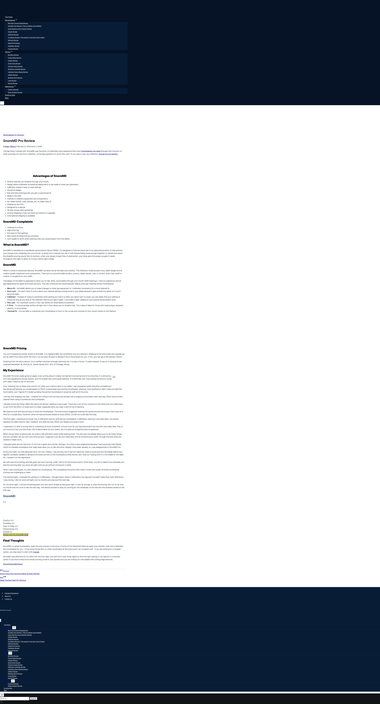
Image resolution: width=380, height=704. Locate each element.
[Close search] (2, 695)
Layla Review (12, 80)
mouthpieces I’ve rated (90, 151)
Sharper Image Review (15, 66)
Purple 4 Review (13, 89)
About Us (8, 596)
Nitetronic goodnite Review (16, 69)
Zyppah (36, 552)
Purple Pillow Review (14, 58)
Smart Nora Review (14, 63)
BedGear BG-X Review (15, 78)
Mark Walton (10, 146)
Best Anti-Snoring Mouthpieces (18, 23)
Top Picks (9, 17)
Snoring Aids (10, 95)
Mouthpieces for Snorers (13, 135)
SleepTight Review (14, 43)
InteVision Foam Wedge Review (18, 72)
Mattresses (7, 681)
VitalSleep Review (13, 46)
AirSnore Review (13, 40)
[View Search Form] (2, 103)
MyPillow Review (13, 55)
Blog (6, 98)
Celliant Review (13, 75)
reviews (19, 564)
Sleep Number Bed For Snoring (13, 579)
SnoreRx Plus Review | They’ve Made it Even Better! (24, 26)
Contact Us (8, 599)
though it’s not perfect (108, 154)
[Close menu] (0, 620)
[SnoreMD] (10, 517)
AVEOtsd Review (13, 34)
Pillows (6, 654)
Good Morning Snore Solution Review (20, 29)
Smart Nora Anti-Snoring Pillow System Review (20, 572)
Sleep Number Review (15, 92)
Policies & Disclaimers (12, 593)
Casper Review (13, 60)
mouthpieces (9, 564)
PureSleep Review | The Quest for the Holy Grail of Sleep (26, 37)
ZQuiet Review (12, 32)
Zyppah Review (13, 49)
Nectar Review (12, 83)
